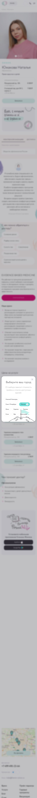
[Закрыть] (32, 379)
